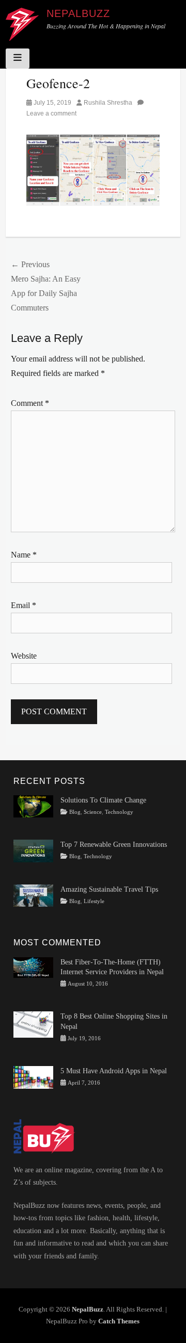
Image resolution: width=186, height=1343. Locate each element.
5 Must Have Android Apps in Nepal (113, 1071)
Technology (119, 812)
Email (23, 605)
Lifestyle (94, 901)
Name (24, 554)
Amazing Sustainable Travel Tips (109, 889)
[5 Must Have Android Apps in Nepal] (33, 1076)
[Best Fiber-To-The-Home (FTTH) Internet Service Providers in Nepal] (33, 967)
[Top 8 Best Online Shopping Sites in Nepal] (33, 1024)
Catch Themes (119, 1321)
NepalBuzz (78, 13)
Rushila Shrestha (108, 102)
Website (24, 655)
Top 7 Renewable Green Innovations (113, 844)
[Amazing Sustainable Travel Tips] (33, 895)
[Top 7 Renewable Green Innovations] (33, 850)
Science (93, 812)
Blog (75, 812)
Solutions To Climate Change (103, 800)
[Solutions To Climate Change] (33, 806)
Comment (30, 403)
